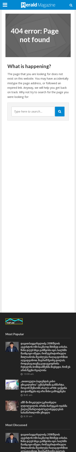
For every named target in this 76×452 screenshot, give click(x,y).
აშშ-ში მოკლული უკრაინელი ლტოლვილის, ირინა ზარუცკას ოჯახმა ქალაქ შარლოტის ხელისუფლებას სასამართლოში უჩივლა (44, 407)
